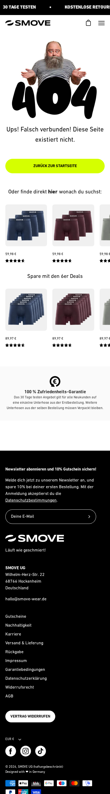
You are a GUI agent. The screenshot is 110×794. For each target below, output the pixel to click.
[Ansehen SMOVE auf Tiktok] (40, 751)
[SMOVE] (28, 23)
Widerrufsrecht (19, 687)
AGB (9, 696)
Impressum (16, 661)
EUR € (9, 739)
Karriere (13, 634)
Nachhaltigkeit (18, 625)
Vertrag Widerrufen (30, 716)
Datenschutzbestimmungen (31, 500)
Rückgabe (14, 652)
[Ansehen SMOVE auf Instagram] (25, 751)
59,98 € (10, 254)
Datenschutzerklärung (26, 679)
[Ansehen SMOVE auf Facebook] (10, 751)
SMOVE (23, 767)
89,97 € (10, 338)
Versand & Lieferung (24, 643)
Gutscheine (15, 617)
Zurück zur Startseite (55, 166)
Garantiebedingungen (25, 670)
